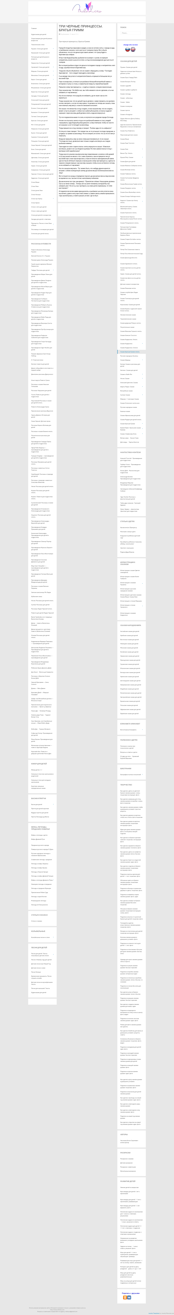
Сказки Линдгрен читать (128, 188)
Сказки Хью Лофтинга (127, 131)
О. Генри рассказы (37, 360)
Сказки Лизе (124, 149)
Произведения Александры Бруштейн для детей (40, 522)
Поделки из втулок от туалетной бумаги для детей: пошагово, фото (131, 918)
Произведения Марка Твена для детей (41, 275)
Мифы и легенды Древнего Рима (42, 880)
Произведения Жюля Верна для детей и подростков (41, 287)
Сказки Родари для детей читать (130, 419)
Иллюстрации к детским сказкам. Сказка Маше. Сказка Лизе (131, 596)
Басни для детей (36, 804)
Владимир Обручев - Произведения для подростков (130, 484)
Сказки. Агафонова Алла (128, 434)
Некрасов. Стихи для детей (40, 129)
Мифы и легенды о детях (39, 835)
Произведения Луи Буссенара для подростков (42, 330)
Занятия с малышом (127, 548)
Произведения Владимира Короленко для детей (40, 663)
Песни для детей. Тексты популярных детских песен (40, 954)
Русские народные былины (129, 356)
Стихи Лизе (35, 186)
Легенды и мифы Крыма (39, 868)
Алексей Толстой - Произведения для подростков (131, 459)
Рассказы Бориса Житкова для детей (41, 426)
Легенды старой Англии (39, 896)
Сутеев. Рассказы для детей (40, 604)
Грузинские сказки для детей (129, 664)
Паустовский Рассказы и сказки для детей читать (41, 402)
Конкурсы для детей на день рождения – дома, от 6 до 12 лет (130, 1267)
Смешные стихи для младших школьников (41, 781)
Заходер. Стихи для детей (39, 96)
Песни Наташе (36, 972)
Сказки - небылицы (126, 98)
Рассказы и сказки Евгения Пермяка (40, 587)
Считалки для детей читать (40, 233)
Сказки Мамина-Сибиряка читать (131, 165)
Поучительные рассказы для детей (40, 436)
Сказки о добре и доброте (128, 90)
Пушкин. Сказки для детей (128, 67)
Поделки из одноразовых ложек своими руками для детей (130, 1060)
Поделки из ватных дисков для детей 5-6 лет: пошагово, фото (130, 875)
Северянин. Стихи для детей (40, 170)
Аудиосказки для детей (38, 34)
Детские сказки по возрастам (129, 284)
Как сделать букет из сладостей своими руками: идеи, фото (130, 861)
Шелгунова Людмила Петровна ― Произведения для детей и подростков (42, 649)
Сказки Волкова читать (127, 169)
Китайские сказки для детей (129, 652)
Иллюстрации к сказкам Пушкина (128, 583)
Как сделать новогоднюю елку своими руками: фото (130, 1111)
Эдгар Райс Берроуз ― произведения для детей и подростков (40, 450)
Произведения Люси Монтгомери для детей (42, 554)
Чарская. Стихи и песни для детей (42, 174)
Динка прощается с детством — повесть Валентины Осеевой (41, 630)
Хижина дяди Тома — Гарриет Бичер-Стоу (41, 716)
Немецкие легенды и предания (41, 884)
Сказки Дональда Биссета (128, 257)
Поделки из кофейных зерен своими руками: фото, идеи (129, 895)
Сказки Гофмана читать (128, 174)
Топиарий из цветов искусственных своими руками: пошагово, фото (130, 925)
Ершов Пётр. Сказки (126, 157)
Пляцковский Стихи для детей (41, 104)
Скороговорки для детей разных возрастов (41, 39)
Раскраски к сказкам (126, 1159)
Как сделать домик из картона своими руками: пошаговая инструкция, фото (130, 823)
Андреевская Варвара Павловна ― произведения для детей (41, 642)
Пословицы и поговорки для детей (42, 229)
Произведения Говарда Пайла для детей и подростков (41, 442)
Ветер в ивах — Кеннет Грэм (129, 438)
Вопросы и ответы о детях (128, 752)
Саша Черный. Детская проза (40, 421)
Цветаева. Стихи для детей (40, 157)
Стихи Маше (35, 182)
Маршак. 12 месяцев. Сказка (129, 399)
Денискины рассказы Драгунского (42, 374)
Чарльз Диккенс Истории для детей (40, 416)
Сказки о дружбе (125, 85)
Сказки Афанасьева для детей (130, 415)
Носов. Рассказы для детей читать (42, 600)
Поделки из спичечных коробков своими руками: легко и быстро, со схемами (131, 980)
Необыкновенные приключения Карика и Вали (130, 234)
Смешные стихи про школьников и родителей (42, 775)
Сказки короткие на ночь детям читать (130, 269)
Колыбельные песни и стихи (40, 937)
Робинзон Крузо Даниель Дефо (41, 668)
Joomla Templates (153, 1313)
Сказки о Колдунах (126, 114)
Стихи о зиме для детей (39, 211)
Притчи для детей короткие (40, 808)
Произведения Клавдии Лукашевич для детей (39, 528)
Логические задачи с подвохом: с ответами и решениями (131, 1233)
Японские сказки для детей (129, 648)
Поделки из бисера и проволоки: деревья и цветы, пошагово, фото (131, 889)
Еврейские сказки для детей (129, 713)
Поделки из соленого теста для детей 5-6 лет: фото (130, 944)
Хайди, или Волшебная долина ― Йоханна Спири (42, 699)
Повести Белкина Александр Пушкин (40, 251)
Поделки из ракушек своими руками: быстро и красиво (129, 999)
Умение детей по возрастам (129, 1187)
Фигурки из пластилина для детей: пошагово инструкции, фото (131, 932)
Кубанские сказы (36, 596)
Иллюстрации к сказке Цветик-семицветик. (130, 571)
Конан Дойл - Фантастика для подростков (129, 471)
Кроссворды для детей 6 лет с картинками (130, 1192)
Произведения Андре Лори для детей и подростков (41, 293)
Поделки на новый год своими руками (130, 1117)
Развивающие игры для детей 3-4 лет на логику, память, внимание (131, 1261)
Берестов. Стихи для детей (40, 92)
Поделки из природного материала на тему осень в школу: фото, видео (131, 1012)
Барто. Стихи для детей (39, 79)
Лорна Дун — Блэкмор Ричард (41, 711)
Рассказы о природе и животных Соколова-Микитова (41, 481)
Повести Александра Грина (40, 407)
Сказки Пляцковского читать (129, 223)
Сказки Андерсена (126, 343)
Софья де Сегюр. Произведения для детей (41, 734)
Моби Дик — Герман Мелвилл (40, 729)
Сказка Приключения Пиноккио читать (130, 244)
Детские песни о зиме (38, 968)
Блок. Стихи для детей (38, 149)
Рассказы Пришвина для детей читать (41, 463)
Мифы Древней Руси (38, 839)
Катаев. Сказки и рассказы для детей (130, 365)
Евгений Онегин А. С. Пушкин (40, 256)
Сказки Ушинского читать (128, 212)
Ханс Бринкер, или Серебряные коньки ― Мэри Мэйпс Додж (41, 722)
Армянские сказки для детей (129, 676)
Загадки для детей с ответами (41, 219)
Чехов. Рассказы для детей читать (42, 486)
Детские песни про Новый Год (41, 964)
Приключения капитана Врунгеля (42, 411)
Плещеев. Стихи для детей (40, 141)
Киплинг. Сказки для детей (129, 370)
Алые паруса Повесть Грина (40, 380)
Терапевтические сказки (128, 319)
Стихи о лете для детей (38, 207)
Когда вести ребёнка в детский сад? (130, 537)
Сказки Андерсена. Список (129, 347)
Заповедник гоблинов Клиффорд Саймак (131, 490)
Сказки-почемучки (126, 106)
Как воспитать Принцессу (128, 527)
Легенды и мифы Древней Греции (42, 876)
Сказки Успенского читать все (129, 403)
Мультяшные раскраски (128, 1171)
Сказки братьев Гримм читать (129, 352)
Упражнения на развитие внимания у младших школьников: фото (131, 1240)
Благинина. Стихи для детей (40, 83)
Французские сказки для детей (130, 660)
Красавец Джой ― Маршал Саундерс (40, 693)
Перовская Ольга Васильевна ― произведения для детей (41, 657)
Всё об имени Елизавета (128, 730)
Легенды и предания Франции (41, 888)
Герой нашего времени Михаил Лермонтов (41, 265)
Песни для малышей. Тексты (40, 988)
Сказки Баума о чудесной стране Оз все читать (131, 310)
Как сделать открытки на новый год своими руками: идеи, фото (130, 1123)
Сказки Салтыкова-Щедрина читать (129, 179)
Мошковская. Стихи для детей (41, 88)
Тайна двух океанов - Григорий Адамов (130, 504)
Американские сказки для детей (130, 685)
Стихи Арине (35, 203)
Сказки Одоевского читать (128, 264)
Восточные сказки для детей (129, 639)
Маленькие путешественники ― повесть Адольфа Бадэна (41, 746)
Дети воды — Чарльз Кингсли (129, 442)
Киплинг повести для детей (40, 364)
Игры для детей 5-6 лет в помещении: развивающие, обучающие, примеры (129, 1254)
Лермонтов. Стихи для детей (40, 63)
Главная (34, 28)
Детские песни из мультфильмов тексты (41, 983)
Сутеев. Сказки (125, 395)
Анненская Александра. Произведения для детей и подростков (40, 535)
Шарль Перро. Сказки (127, 386)
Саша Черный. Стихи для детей (41, 145)
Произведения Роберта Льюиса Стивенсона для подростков (41, 306)
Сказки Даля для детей (127, 161)
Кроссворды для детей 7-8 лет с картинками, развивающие (130, 1200)
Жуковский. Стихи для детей (40, 53)
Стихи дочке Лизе (37, 190)
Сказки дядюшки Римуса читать (130, 323)
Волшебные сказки (126, 391)
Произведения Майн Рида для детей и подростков (41, 318)
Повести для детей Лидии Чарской (42, 613)
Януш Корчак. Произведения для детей (42, 740)
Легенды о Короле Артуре (39, 872)
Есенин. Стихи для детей (39, 108)
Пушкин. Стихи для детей (39, 49)
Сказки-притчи (125, 110)
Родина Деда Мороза (127, 552)
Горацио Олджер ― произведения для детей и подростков (42, 457)
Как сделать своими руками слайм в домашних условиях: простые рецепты (131, 809)
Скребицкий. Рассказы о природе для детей (42, 475)
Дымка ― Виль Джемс (38, 688)
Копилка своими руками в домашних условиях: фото (129, 938)
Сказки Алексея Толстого (128, 335)
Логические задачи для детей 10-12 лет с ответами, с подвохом (131, 1227)
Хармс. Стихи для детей (39, 166)
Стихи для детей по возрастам (41, 215)
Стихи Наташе (36, 194)
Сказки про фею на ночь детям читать (130, 279)
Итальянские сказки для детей (130, 668)
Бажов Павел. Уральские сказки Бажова (130, 429)
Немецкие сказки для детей (129, 643)
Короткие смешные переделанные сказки (38, 787)
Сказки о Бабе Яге (126, 374)
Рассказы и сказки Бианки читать (41, 431)
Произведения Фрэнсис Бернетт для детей (41, 548)
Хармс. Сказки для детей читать (130, 274)
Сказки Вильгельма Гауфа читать (131, 184)
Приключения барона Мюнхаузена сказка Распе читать (131, 218)
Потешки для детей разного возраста (40, 58)
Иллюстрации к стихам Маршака (131, 601)
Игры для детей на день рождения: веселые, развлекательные (128, 1275)
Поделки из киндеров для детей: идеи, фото (130, 1048)
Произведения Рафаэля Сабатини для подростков (39, 336)
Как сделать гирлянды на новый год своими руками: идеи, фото (130, 1099)
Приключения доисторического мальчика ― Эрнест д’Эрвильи (41, 706)
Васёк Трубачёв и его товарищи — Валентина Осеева (42, 618)
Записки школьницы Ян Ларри (41, 592)
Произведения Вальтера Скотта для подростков (41, 324)
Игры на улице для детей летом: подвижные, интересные (130, 1282)
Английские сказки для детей (129, 631)
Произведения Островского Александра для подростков (40, 510)
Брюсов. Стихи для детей (39, 120)
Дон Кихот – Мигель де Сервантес (42, 672)
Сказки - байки (125, 102)
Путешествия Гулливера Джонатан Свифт (128, 228)
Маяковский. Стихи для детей (40, 153)
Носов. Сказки (124, 378)
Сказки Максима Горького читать (131, 331)
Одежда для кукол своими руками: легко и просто (131, 960)
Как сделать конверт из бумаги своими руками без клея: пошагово (130, 902)
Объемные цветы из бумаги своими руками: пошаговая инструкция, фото (129, 882)
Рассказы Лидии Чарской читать (41, 609)
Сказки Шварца (125, 360)
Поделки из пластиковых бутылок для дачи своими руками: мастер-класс (131, 951)
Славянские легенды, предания (41, 859)
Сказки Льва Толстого (127, 143)
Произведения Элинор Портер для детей (41, 542)
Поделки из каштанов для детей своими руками (130, 1092)
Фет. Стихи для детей (38, 124)
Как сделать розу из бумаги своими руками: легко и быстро (130, 993)
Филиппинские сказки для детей (130, 693)
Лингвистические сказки (128, 315)
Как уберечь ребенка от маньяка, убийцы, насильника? (131, 543)
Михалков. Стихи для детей (40, 75)
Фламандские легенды (38, 900)
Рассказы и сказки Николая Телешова (40, 385)
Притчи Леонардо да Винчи (40, 817)
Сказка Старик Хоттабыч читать (130, 239)
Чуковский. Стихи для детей (40, 67)
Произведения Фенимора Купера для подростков (42, 312)
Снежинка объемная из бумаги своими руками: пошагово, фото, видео (130, 1041)
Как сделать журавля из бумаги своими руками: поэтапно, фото (130, 847)
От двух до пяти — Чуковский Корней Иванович (129, 757)
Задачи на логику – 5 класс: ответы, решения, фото (129, 1247)
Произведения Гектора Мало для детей (42, 575)
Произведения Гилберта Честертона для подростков (40, 300)
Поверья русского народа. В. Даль (42, 849)
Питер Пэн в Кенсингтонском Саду (131, 253)
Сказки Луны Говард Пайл (128, 77)
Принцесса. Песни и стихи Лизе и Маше (41, 224)
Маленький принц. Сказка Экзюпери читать (128, 207)
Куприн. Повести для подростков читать (41, 497)
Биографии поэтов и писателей (130, 774)
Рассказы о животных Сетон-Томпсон (40, 469)
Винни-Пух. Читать (126, 153)
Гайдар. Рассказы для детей (40, 270)
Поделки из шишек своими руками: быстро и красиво (129, 966)
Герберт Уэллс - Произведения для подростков (130, 465)
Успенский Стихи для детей (40, 100)
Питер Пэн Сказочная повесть (130, 249)
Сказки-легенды (125, 94)
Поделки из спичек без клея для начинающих (130, 987)
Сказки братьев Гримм (127, 423)
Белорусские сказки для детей (130, 672)
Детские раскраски (126, 1163)
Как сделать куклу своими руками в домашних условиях (131, 1080)
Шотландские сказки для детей (130, 680)
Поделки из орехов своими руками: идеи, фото (129, 1072)
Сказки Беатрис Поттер (127, 81)
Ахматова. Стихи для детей (40, 161)
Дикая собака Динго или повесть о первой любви (42, 369)
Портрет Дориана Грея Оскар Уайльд (40, 355)
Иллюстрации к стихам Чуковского (127, 606)
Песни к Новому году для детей (41, 959)
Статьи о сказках (36, 921)
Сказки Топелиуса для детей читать (129, 299)
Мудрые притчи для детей (39, 812)
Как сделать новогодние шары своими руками (130, 1105)
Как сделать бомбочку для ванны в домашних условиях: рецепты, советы (131, 1033)
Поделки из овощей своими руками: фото (129, 1066)
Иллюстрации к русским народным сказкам (128, 590)
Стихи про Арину (36, 198)
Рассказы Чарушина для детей (41, 390)
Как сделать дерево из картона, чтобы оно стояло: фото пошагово (131, 816)
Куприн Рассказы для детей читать (40, 491)
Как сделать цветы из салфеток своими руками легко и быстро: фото (130, 854)
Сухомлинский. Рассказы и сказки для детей (42, 504)
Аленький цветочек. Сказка (129, 382)
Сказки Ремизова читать (128, 288)
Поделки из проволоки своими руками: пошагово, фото (130, 1086)
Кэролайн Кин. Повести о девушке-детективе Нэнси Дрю (41, 752)
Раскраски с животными (128, 1167)
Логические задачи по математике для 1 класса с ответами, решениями (131, 1214)
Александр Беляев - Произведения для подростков (130, 477)
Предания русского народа (40, 845)
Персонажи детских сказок (129, 135)
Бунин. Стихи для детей (39, 133)
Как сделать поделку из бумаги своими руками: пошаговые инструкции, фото (130, 868)
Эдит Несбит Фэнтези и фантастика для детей (127, 498)
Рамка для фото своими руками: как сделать (130, 1025)
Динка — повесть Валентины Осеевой (40, 624)
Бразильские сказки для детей (130, 701)
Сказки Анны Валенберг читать (130, 192)
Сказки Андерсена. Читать (128, 339)
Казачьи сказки (125, 411)
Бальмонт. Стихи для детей (40, 112)
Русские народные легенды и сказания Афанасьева (40, 854)
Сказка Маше (124, 139)
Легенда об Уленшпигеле (39, 905)
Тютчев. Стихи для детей (39, 116)
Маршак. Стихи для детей (39, 71)
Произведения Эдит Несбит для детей (41, 348)
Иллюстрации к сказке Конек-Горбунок (129, 577)
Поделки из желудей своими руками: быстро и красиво (129, 1054)
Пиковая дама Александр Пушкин (42, 260)
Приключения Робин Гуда (39, 892)
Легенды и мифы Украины (39, 863)
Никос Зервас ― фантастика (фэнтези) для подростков (129, 510)
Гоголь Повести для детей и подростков (40, 395)
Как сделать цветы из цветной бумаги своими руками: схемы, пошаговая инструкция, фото (130, 793)
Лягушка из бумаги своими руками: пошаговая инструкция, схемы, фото (130, 911)
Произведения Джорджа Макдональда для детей (39, 581)
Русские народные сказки (128, 407)
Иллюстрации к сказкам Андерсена (128, 614)
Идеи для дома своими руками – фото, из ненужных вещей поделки (130, 831)
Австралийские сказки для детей (130, 697)
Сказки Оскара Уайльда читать (130, 196)
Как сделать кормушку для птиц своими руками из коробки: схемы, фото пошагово (131, 801)
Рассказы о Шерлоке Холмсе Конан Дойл (40, 677)
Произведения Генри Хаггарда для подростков (41, 342)
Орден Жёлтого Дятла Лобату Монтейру (130, 119)
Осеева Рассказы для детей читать (40, 636)
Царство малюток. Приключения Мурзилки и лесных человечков (130, 125)
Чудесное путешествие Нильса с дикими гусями (131, 72)
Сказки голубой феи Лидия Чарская (129, 293)
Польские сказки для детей (129, 705)
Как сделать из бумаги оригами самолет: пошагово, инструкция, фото (130, 839)
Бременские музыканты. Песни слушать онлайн (41, 977)
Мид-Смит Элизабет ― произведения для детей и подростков (40, 568)
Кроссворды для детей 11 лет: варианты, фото (130, 1206)
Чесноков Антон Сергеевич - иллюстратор (129, 1141)
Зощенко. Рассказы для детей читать (41, 516)
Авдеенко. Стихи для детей (40, 178)
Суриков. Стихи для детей (39, 137)
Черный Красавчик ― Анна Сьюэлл (40, 683)
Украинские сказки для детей (129, 656)
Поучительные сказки (127, 327)
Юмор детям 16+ (36, 770)
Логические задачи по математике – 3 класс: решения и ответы (131, 1221)
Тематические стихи (37, 44)
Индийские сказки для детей (129, 689)
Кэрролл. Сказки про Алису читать (129, 201)
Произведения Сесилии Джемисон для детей (39, 561)
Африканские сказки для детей (130, 709)
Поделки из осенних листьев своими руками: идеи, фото (129, 1019)
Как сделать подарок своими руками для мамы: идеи (129, 1005)
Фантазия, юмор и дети (127, 531)
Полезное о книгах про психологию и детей (127, 747)
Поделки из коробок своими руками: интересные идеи (129, 973)
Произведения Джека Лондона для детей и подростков (41, 281)
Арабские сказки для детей (129, 635)
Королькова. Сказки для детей (130, 304)
